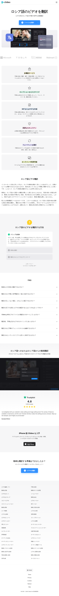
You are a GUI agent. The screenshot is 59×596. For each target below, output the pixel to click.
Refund (29, 583)
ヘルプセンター (32, 265)
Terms (29, 574)
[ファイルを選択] (38, 22)
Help (29, 587)
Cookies (29, 580)
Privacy (29, 577)
